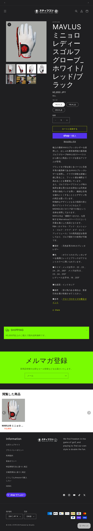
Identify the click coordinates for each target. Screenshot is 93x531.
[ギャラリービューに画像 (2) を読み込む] (21, 68)
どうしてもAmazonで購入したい (16, 479)
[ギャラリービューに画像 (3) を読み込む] (31, 68)
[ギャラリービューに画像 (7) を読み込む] (31, 79)
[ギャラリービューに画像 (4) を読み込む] (41, 68)
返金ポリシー (11, 461)
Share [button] (57, 310)
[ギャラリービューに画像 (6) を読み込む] (21, 79)
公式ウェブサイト (13, 445)
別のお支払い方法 (70, 141)
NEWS (8, 486)
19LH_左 (72, 104)
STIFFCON (16, 525)
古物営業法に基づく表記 (16, 472)
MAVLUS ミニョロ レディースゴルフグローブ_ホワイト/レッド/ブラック (13, 425)
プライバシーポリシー (15, 450)
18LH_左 (58, 104)
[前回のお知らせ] (4, 2)
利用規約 (9, 456)
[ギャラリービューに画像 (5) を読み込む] (10, 79)
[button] (5, 11)
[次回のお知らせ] (88, 2)
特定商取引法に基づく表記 (16, 467)
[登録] (65, 376)
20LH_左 (58, 110)
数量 (54, 115)
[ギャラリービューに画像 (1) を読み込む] (10, 68)
